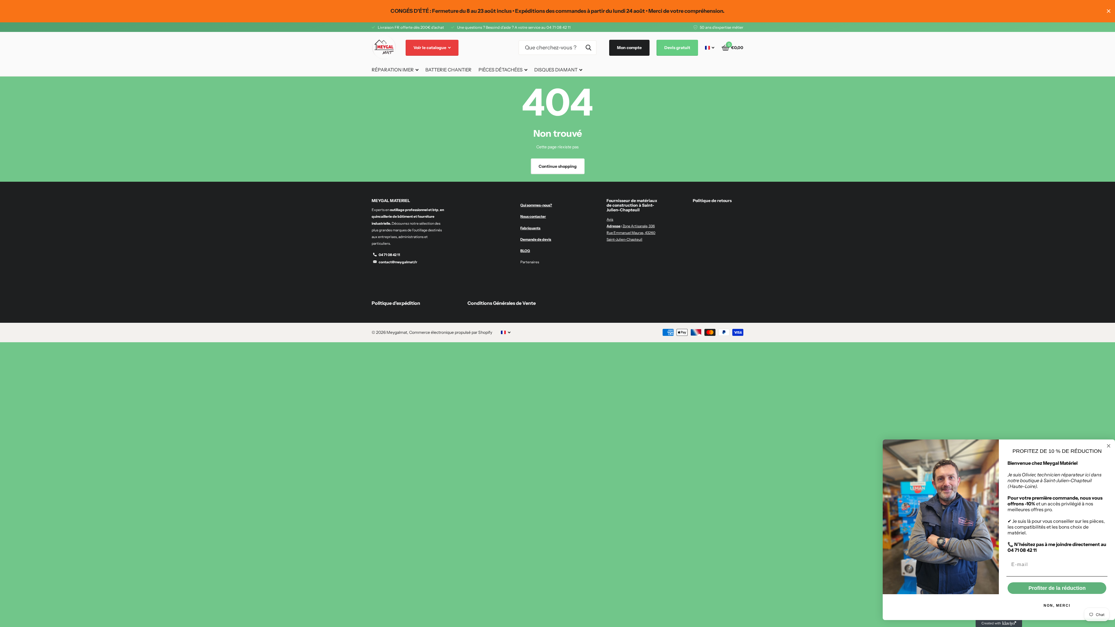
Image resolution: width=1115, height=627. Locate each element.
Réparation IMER (393, 70)
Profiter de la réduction (1057, 588)
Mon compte (629, 47)
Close (1108, 11)
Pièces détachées (501, 70)
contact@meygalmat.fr (398, 262)
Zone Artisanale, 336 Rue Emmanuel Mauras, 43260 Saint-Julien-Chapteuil (631, 233)
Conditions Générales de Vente (501, 303)
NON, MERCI (1057, 605)
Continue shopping (558, 166)
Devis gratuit (677, 47)
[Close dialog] (1108, 445)
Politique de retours (712, 200)
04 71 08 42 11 (389, 255)
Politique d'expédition (396, 303)
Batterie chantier (448, 70)
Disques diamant (556, 70)
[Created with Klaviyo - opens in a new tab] (999, 623)
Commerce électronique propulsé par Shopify (450, 332)
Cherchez (588, 47)
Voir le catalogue (430, 47)
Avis (610, 219)
